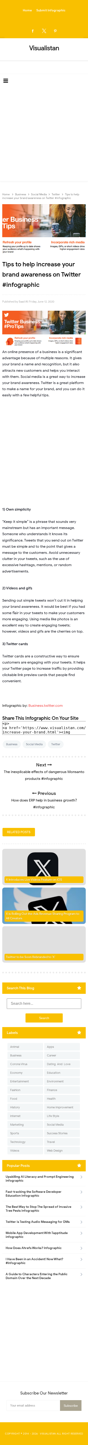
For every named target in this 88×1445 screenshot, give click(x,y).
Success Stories (57, 1133)
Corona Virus (18, 1064)
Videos (14, 1150)
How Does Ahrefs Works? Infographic (34, 1248)
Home (27, 10)
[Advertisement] (44, 134)
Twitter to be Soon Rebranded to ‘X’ (30, 957)
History (15, 1107)
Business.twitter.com (45, 705)
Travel (51, 1142)
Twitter (55, 744)
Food (13, 1099)
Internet (15, 1116)
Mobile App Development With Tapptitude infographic (37, 1235)
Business (11, 744)
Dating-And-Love (58, 1064)
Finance (52, 1090)
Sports (14, 1133)
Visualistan (48, 1433)
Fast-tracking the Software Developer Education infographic (34, 1194)
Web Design (55, 1150)
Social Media (34, 744)
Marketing (17, 1125)
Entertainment (19, 1081)
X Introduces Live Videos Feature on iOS (34, 880)
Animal (14, 1047)
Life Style (53, 1116)
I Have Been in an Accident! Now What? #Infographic (34, 1261)
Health (51, 1099)
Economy (16, 1073)
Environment (55, 1081)
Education (53, 1073)
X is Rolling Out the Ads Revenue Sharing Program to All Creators (42, 916)
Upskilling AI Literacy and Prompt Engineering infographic (40, 1179)
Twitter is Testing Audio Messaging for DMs (38, 1222)
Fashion (15, 1090)
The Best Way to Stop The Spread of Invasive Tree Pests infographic (38, 1209)
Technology (17, 1142)
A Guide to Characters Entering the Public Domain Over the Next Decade (36, 1276)
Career (51, 1055)
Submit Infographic (50, 10)
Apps (50, 1047)
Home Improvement (60, 1107)
